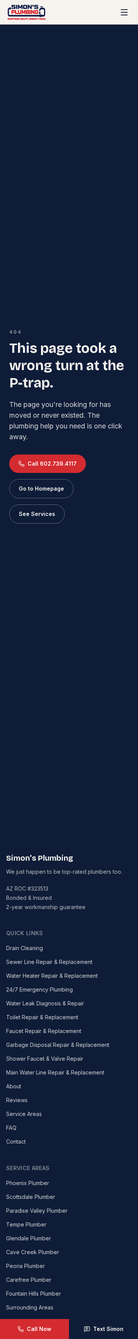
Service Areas (24, 1114)
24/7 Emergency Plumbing (39, 989)
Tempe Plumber (26, 1224)
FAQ (11, 1127)
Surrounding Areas (29, 1307)
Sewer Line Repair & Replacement (49, 962)
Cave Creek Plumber (32, 1252)
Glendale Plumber (28, 1238)
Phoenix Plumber (27, 1183)
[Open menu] (124, 12)
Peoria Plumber (25, 1266)
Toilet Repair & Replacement (42, 1017)
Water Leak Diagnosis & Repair (45, 1003)
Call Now (39, 1329)
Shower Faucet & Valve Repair (44, 1058)
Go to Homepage (41, 488)
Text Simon (108, 1329)
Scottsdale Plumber (30, 1197)
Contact (16, 1141)
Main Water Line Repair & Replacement (55, 1072)
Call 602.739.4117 (52, 463)
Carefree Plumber (28, 1279)
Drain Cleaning (24, 948)
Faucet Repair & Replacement (43, 1031)
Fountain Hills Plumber (33, 1293)
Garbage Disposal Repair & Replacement (57, 1044)
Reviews (17, 1100)
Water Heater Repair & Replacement (52, 975)
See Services (37, 514)
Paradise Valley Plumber (36, 1210)
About (13, 1086)
